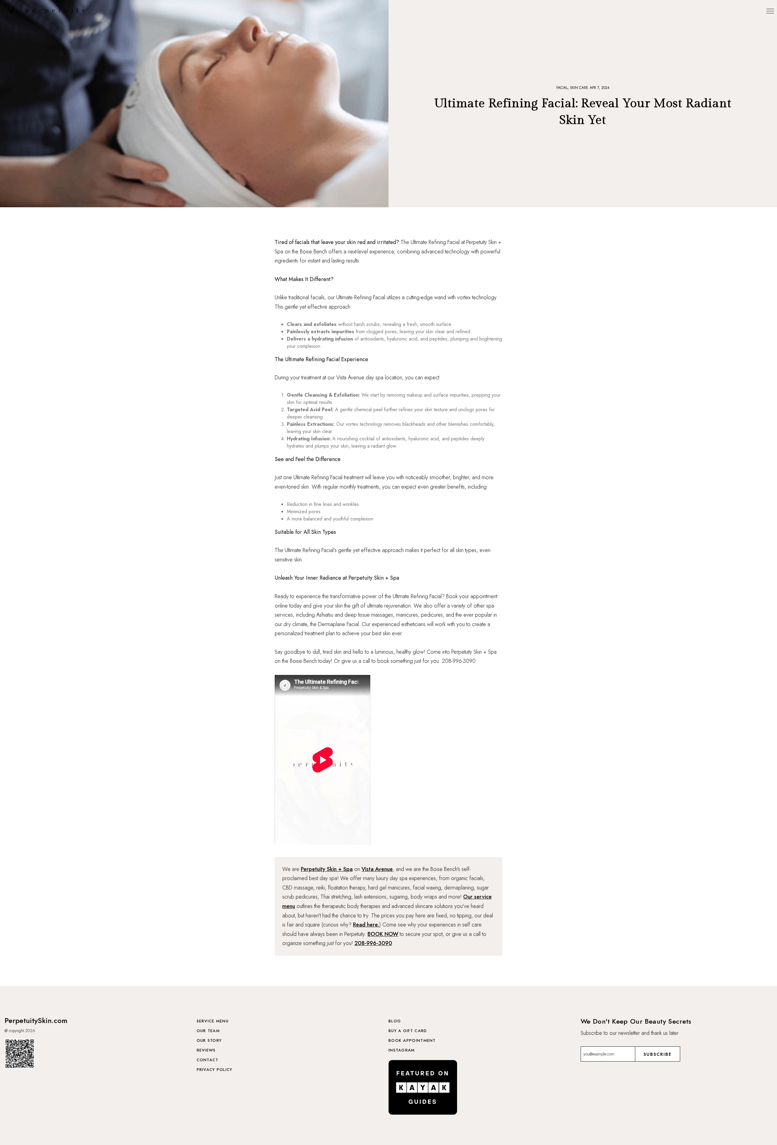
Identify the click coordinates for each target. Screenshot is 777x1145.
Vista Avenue (377, 869)
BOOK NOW (383, 934)
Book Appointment (412, 1040)
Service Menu (213, 1021)
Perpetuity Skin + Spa (327, 869)
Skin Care (579, 87)
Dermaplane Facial (338, 624)
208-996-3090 (373, 943)
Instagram (401, 1050)
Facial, (563, 87)
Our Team (208, 1031)
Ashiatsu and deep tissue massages (354, 615)
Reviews (206, 1050)
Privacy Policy (214, 1069)
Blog (394, 1021)
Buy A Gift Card (407, 1031)
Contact (208, 1060)
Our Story (209, 1040)
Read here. (366, 925)
